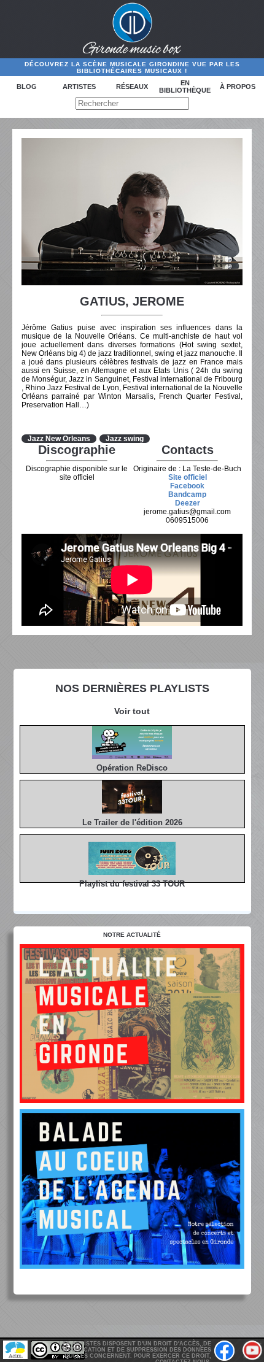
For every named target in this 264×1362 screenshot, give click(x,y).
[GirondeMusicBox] (132, 29)
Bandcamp (187, 494)
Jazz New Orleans (59, 438)
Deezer (187, 503)
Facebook (187, 486)
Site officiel (187, 477)
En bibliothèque (185, 86)
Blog (27, 86)
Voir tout (132, 711)
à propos (237, 86)
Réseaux (132, 86)
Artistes (79, 86)
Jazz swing (125, 438)
